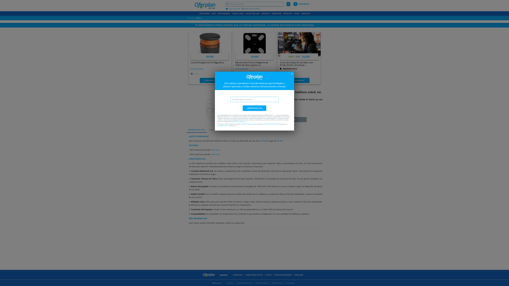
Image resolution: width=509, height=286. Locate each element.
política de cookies (270, 124)
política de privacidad (239, 121)
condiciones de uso (224, 125)
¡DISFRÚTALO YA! (254, 108)
